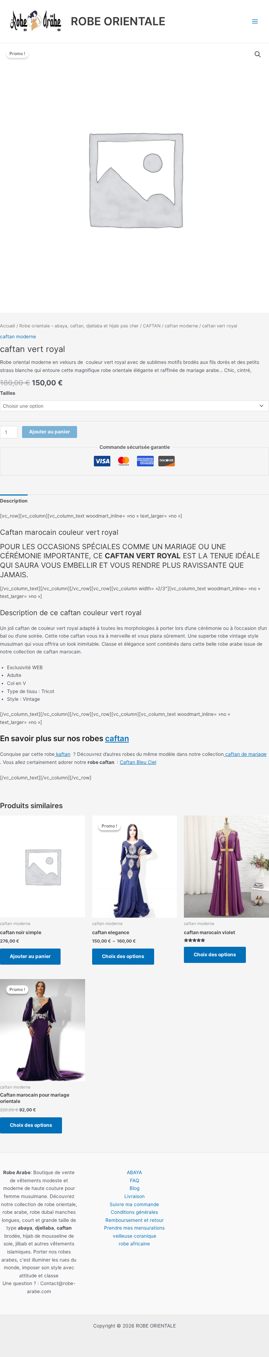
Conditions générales (134, 1212)
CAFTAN (151, 325)
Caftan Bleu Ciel (138, 762)
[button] (257, 54)
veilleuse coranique (134, 1236)
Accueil (7, 325)
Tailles (7, 393)
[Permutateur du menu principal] (255, 21)
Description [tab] (14, 501)
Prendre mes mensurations (134, 1228)
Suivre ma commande (134, 1204)
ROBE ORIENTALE (118, 21)
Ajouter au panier (49, 431)
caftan (117, 738)
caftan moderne (181, 325)
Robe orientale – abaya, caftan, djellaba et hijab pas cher (79, 325)
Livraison (134, 1196)
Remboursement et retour (134, 1220)
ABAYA (134, 1172)
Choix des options (123, 956)
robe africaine (134, 1243)
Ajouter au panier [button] (30, 956)
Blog (134, 1188)
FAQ (134, 1180)
